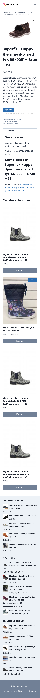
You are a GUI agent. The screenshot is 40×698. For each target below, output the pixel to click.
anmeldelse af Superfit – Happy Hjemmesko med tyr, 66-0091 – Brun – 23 (20, 187)
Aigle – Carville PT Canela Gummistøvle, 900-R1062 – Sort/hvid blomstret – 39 (16, 257)
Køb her (8, 110)
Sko (16, 123)
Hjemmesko (13, 12)
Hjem (5, 12)
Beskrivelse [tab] (9, 131)
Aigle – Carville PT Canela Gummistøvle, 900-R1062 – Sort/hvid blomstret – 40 (16, 474)
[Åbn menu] (35, 4)
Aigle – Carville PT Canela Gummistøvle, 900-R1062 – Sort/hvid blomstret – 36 (16, 401)
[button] (34, 21)
